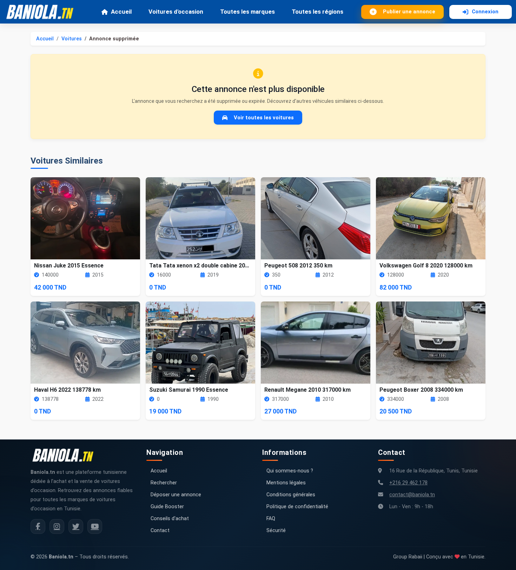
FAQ (270, 519)
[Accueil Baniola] (42, 12)
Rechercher (164, 483)
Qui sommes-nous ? (289, 471)
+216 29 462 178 (408, 483)
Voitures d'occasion (175, 11)
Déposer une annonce (176, 495)
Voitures (71, 39)
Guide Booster (167, 507)
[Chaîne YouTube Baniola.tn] (94, 526)
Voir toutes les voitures (264, 117)
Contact (160, 530)
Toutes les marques (247, 11)
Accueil (121, 11)
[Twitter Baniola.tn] (75, 526)
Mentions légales (286, 483)
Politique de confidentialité (297, 507)
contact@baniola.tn (412, 495)
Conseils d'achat (170, 519)
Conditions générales (290, 495)
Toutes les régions (317, 11)
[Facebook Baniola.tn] (38, 526)
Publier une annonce (409, 11)
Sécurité (276, 530)
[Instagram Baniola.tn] (56, 526)
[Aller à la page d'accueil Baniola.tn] (66, 455)
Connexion (485, 11)
